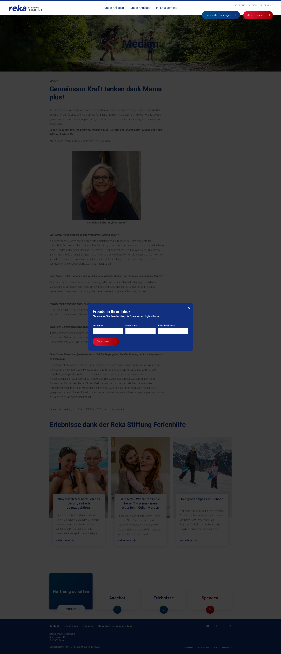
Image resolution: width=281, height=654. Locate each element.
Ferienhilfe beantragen (218, 15)
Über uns (239, 5)
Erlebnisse (266, 5)
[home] (25, 8)
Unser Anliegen (114, 7)
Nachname (131, 325)
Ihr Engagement (166, 7)
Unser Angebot (140, 7)
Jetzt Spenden (255, 15)
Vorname (98, 325)
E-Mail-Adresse (166, 325)
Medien (252, 5)
